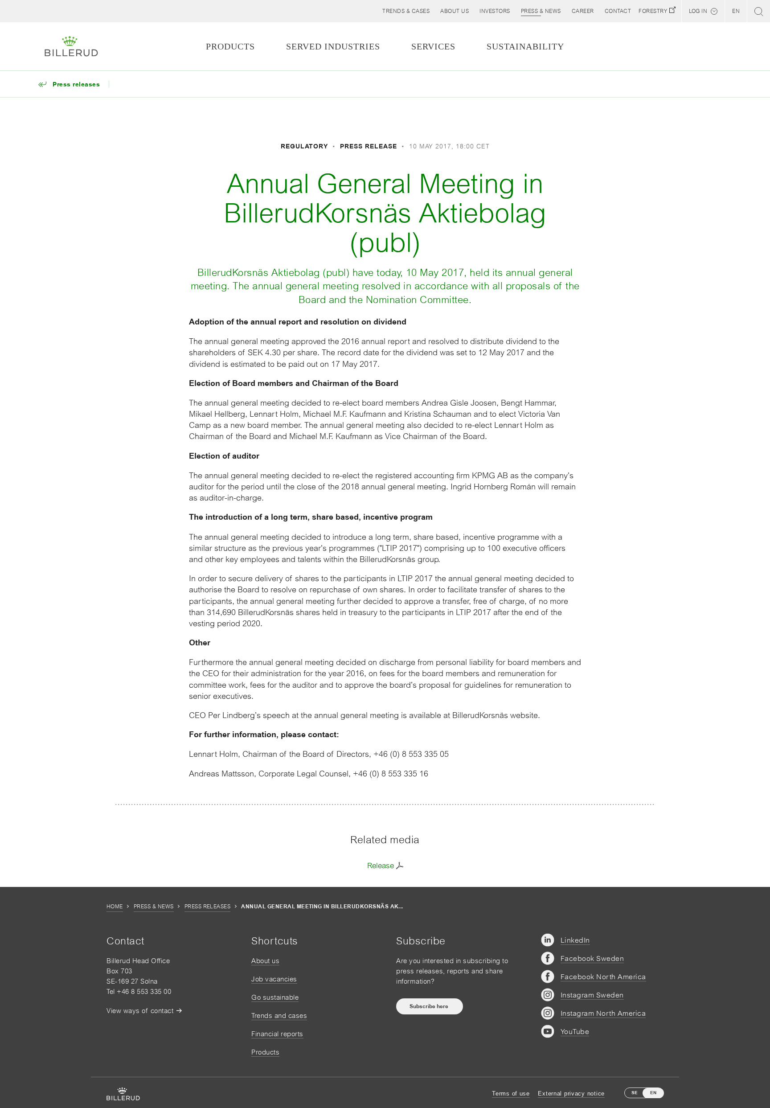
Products (265, 1052)
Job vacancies (274, 979)
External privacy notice (571, 1093)
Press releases (207, 906)
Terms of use (511, 1093)
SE (634, 1092)
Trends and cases (279, 1015)
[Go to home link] (71, 46)
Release (380, 865)
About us (265, 960)
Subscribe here (430, 1006)
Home (114, 906)
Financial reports (277, 1034)
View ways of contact (139, 1010)
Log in (698, 11)
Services (433, 46)
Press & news (154, 906)
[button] (454, 11)
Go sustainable (275, 997)
